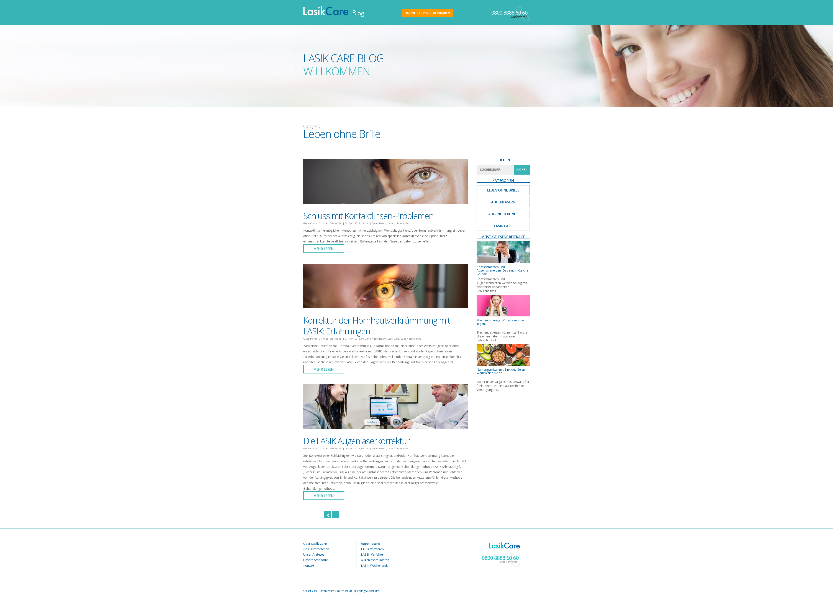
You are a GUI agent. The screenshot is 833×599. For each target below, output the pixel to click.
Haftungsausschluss (367, 591)
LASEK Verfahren (373, 554)
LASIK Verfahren (372, 549)
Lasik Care (393, 338)
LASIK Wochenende (375, 565)
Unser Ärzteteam (315, 554)
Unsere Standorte (315, 560)
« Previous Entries (327, 514)
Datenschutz (345, 591)
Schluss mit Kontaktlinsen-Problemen (368, 216)
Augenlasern (379, 223)
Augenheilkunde (503, 214)
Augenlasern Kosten (375, 560)
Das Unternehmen (316, 549)
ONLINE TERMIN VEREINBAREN (427, 13)
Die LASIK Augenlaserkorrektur (356, 441)
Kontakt (308, 565)
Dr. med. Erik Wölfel (330, 223)
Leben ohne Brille (398, 223)
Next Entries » (335, 514)
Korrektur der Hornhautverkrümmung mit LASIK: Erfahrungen (376, 325)
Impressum (327, 591)
